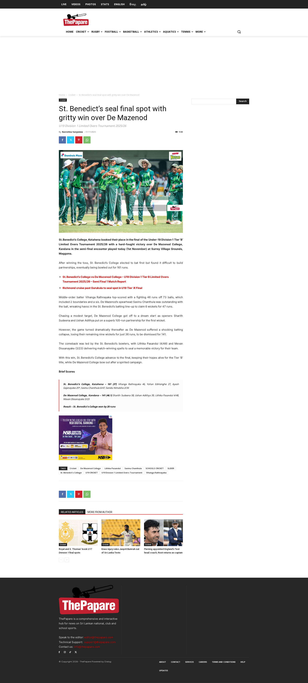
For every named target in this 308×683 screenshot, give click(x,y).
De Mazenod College (90, 468)
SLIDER (171, 468)
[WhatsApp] (87, 139)
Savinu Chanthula (133, 468)
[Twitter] (70, 139)
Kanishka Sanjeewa (72, 131)
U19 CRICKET (92, 472)
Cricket (71, 94)
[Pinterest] (78, 139)
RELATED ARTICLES (72, 512)
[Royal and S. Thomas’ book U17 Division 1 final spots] (78, 532)
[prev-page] (61, 560)
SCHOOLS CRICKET (155, 468)
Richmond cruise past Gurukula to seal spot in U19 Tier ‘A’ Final (102, 288)
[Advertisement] (154, 63)
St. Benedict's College (71, 472)
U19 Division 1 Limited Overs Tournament (122, 472)
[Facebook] (62, 139)
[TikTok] (70, 652)
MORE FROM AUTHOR (100, 512)
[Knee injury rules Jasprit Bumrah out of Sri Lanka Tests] (120, 532)
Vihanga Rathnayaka (156, 472)
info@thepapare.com (87, 646)
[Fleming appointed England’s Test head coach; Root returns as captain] (163, 532)
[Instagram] (65, 652)
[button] (239, 31)
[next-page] (67, 560)
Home (62, 94)
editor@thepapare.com (98, 637)
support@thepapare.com (99, 642)
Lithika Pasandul (113, 468)
